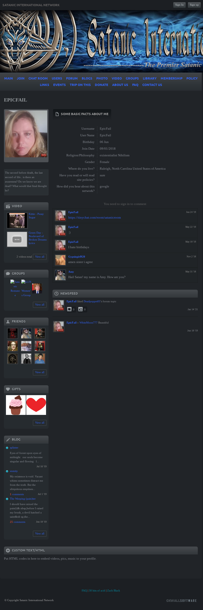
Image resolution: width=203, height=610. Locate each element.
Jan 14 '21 (193, 309)
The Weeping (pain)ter (23, 498)
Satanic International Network (31, 5)
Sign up (194, 4)
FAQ (84, 590)
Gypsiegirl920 (76, 256)
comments (17, 494)
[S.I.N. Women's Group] (26, 288)
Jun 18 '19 (192, 330)
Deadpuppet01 (92, 301)
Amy (71, 271)
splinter (14, 447)
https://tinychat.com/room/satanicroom (94, 217)
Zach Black (113, 590)
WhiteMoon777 (88, 322)
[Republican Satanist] (37, 288)
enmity (14, 470)
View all (39, 256)
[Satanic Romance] (15, 288)
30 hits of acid (97, 590)
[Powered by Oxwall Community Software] (181, 600)
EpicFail (73, 212)
